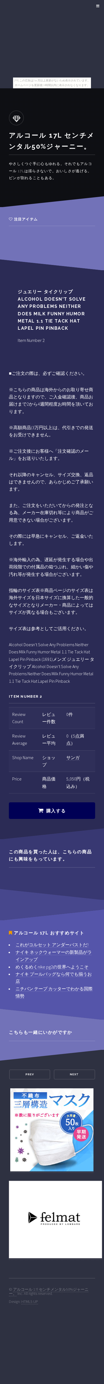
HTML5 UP (29, 1301)
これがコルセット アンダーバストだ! (52, 944)
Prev (30, 1074)
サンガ (73, 757)
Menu (97, 6)
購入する (56, 810)
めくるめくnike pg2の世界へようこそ (52, 967)
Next (74, 1074)
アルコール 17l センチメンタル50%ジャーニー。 (48, 1291)
